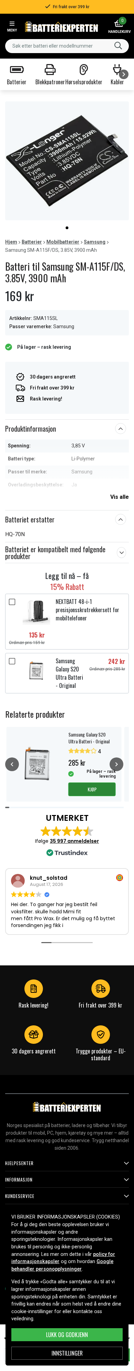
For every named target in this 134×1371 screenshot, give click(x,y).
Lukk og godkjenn (67, 1335)
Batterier (32, 242)
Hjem (11, 242)
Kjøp (92, 789)
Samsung (94, 242)
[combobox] (67, 46)
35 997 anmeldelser (74, 841)
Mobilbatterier (62, 242)
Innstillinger (67, 1353)
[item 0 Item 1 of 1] (67, 161)
